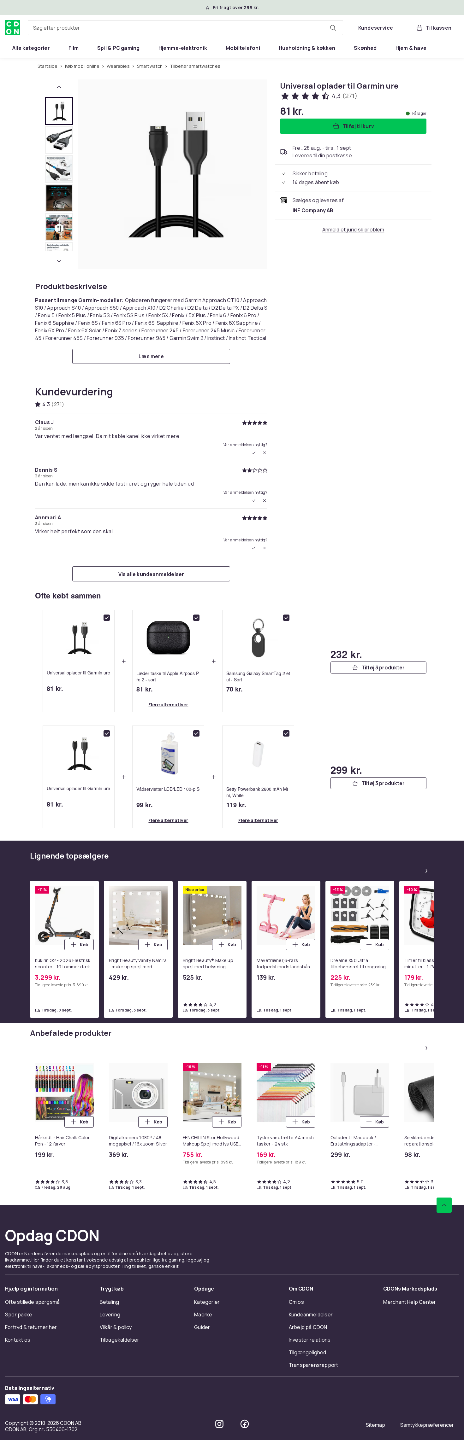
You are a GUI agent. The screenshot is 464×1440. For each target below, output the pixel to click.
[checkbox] (106, 617)
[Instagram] (219, 1424)
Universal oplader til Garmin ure (78, 672)
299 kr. (346, 770)
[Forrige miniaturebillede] (59, 87)
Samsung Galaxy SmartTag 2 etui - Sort (258, 676)
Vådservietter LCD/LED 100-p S (167, 789)
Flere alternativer (168, 705)
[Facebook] (245, 1424)
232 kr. (346, 654)
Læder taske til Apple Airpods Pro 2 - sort (167, 676)
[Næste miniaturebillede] (59, 261)
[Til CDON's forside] (12, 27)
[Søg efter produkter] (333, 27)
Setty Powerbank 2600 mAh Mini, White (257, 792)
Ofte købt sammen (68, 595)
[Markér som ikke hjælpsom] (264, 453)
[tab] (59, 111)
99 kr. (144, 805)
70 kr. (234, 689)
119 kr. (236, 805)
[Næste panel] (426, 870)
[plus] (123, 661)
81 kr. (55, 688)
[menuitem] (31, 47)
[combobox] (185, 27)
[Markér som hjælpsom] (254, 453)
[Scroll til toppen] (444, 1205)
